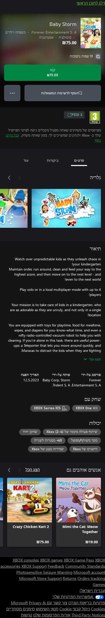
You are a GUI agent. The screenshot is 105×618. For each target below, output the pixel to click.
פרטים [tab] (79, 160)
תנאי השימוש (47, 608)
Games (99, 584)
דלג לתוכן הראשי (90, 3)
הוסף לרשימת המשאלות (59, 93)
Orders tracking (91, 578)
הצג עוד (95, 359)
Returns (69, 578)
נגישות (26, 614)
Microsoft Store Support (40, 578)
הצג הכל (32, 469)
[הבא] (9, 177)
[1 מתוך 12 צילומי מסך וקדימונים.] (66, 208)
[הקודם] (19, 177)
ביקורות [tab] (52, 160)
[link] (78, 512)
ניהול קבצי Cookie (74, 608)
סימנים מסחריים (20, 608)
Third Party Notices (88, 614)
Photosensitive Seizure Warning (44, 572)
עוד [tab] (26, 160)
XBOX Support (34, 566)
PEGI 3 (77, 115)
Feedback (56, 566)
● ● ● (12, 93)
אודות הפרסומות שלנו (51, 614)
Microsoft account (89, 572)
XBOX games (51, 560)
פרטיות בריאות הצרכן (86, 602)
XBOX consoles (26, 560)
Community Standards (85, 566)
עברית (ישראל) (92, 590)
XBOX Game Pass (79, 560)
